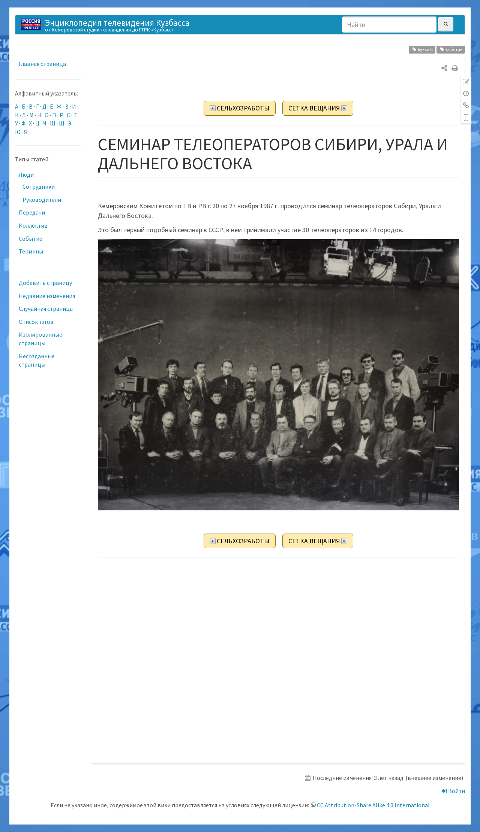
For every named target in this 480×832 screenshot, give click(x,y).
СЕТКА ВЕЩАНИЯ (314, 108)
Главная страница (42, 63)
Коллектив (33, 225)
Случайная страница (46, 308)
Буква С (425, 49)
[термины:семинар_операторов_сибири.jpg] (278, 374)
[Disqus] (278, 660)
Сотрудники (38, 186)
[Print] (454, 68)
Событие (30, 238)
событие (454, 49)
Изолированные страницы (40, 339)
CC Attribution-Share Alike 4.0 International (373, 805)
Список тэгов (36, 321)
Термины (31, 251)
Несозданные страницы (37, 360)
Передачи (32, 212)
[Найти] (445, 24)
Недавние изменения (47, 296)
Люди (26, 174)
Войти (456, 791)
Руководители (41, 199)
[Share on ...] (444, 68)
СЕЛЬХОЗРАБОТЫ (243, 108)
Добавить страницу (45, 282)
